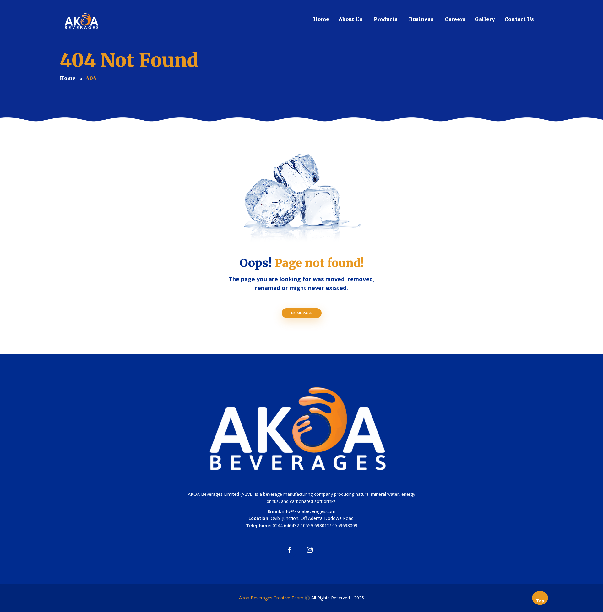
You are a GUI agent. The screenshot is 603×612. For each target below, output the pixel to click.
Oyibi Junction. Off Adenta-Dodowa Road (312, 518)
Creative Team (288, 598)
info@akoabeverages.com (308, 511)
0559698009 (344, 525)
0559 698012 (316, 525)
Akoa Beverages (256, 598)
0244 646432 (286, 525)
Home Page (301, 313)
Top (540, 601)
